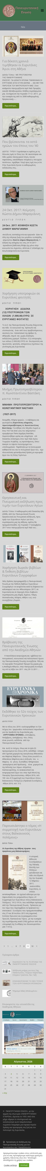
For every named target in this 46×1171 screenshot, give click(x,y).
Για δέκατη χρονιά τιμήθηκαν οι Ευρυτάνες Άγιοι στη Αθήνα (19, 65)
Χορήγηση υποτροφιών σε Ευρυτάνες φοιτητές (21, 295)
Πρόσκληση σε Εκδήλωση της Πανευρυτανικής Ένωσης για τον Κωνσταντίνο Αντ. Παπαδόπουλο (17, 1145)
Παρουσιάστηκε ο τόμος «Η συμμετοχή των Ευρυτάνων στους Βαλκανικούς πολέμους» (21, 831)
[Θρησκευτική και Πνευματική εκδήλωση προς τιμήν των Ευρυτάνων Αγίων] (23, 482)
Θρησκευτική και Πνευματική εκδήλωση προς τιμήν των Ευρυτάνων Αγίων (22, 501)
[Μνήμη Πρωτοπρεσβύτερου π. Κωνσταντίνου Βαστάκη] (23, 374)
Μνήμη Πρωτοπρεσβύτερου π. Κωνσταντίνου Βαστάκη (22, 391)
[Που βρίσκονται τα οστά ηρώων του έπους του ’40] (23, 126)
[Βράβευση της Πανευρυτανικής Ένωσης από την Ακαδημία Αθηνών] (23, 627)
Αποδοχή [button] (24, 1165)
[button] (42, 10)
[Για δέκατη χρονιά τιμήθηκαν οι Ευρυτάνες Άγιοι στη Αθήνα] (23, 46)
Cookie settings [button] (10, 1165)
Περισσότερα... (11, 105)
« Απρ (4, 1093)
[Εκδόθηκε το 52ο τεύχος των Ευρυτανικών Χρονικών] (23, 696)
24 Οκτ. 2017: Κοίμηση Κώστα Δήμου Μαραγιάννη (21, 212)
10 (33, 946)
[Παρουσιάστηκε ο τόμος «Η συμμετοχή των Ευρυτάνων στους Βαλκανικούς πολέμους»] (23, 810)
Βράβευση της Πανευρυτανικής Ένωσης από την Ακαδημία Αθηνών (21, 646)
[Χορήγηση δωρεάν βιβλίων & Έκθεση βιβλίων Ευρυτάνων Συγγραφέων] (23, 553)
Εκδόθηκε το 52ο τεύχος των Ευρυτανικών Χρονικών (22, 713)
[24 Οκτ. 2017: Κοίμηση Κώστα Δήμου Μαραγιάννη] (23, 195)
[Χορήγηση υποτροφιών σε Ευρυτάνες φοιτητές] (23, 278)
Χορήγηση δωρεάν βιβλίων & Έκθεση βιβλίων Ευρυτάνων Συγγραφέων (21, 571)
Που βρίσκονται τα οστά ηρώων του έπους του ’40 (20, 144)
